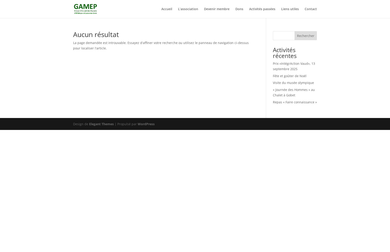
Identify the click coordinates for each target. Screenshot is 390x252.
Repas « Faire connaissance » (295, 102)
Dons (239, 9)
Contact (311, 9)
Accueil (166, 9)
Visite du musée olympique (293, 83)
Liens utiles (290, 9)
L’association (188, 9)
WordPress (146, 124)
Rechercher (305, 36)
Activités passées (262, 9)
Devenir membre (217, 9)
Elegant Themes (101, 124)
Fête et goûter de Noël (289, 76)
